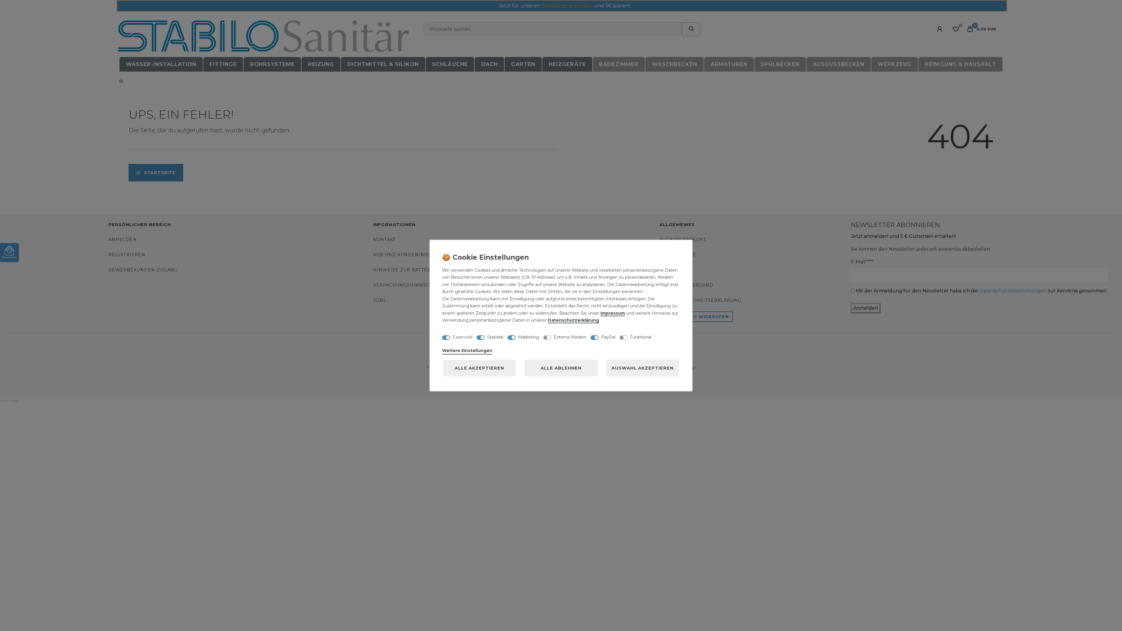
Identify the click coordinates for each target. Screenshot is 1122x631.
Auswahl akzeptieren (642, 367)
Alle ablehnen (561, 367)
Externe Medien (570, 337)
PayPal (608, 337)
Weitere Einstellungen (467, 350)
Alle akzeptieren (479, 367)
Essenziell (462, 337)
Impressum (612, 313)
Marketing (528, 337)
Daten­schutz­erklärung (573, 320)
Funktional (640, 337)
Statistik (495, 337)
